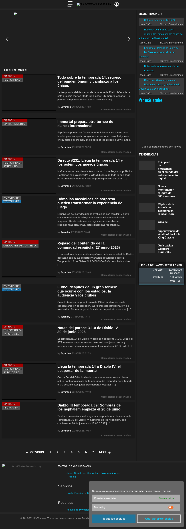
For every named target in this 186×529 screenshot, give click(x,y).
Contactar (92, 473)
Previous (37, 452)
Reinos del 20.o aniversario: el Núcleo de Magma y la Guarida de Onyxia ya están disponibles (159, 84)
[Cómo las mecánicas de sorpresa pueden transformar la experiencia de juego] (29, 214)
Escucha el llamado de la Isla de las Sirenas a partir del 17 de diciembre (159, 52)
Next (103, 452)
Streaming (10, 166)
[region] (68, 39)
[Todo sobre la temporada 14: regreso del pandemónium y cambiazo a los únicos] (29, 92)
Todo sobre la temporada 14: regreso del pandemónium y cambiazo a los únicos (89, 81)
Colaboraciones (109, 473)
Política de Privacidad (78, 509)
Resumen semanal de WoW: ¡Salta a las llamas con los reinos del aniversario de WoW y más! (161, 34)
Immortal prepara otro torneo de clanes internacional (85, 124)
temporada (11, 407)
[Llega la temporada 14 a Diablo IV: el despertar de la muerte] (29, 381)
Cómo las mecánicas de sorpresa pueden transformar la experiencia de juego (89, 203)
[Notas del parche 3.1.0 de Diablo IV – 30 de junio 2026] (29, 343)
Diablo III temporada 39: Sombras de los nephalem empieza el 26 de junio (89, 407)
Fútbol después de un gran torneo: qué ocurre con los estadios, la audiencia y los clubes (87, 291)
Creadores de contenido (20, 245)
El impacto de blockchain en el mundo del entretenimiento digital (168, 170)
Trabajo (71, 476)
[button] (68, 39)
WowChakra (11, 197)
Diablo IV (9, 76)
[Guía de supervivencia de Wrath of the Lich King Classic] (147, 225)
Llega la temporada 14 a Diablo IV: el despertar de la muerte (89, 368)
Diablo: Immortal (14, 124)
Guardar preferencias (159, 518)
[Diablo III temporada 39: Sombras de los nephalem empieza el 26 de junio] (29, 420)
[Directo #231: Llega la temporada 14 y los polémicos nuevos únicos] (29, 175)
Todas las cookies (113, 518)
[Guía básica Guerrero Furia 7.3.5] (147, 248)
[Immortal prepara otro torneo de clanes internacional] (29, 136)
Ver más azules (150, 100)
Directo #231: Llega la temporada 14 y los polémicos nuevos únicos (90, 162)
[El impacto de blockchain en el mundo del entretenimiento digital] (147, 165)
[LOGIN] (116, 4)
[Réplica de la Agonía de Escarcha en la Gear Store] (147, 207)
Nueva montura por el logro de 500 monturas (166, 191)
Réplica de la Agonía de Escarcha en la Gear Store (166, 209)
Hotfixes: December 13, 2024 (159, 20)
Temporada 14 (12, 79)
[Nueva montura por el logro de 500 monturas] (147, 189)
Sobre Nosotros (75, 473)
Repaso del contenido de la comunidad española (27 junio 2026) (88, 245)
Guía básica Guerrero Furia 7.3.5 (165, 249)
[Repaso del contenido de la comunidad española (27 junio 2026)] (29, 258)
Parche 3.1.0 (11, 334)
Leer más (166, 491)
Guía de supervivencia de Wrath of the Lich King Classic (169, 229)
